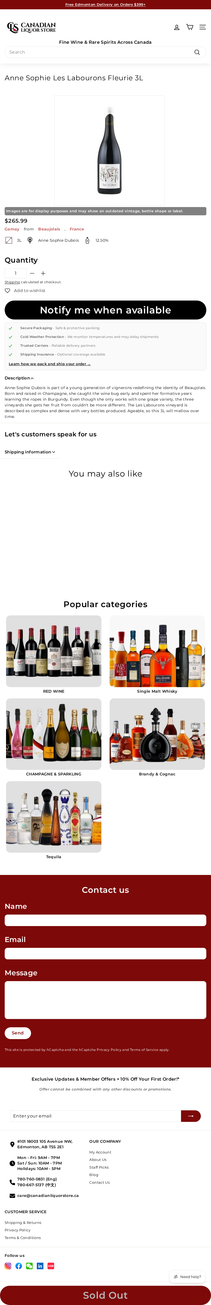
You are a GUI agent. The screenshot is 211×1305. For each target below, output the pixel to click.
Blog (93, 1174)
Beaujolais (49, 229)
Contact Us (99, 1182)
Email (15, 939)
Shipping (12, 282)
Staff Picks (99, 1167)
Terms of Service (144, 1050)
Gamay (12, 229)
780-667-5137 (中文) (36, 1184)
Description (17, 378)
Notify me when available (105, 310)
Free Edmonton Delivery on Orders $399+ (105, 4)
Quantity (21, 260)
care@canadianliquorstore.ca (48, 1195)
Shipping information (28, 452)
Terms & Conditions (23, 1237)
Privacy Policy (109, 1050)
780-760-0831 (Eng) (37, 1179)
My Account (100, 1152)
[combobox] (105, 52)
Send (18, 1033)
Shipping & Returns (23, 1222)
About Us (97, 1159)
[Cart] (189, 27)
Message (21, 972)
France (77, 229)
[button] (25, 290)
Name (16, 906)
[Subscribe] (191, 1116)
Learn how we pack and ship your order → (50, 364)
